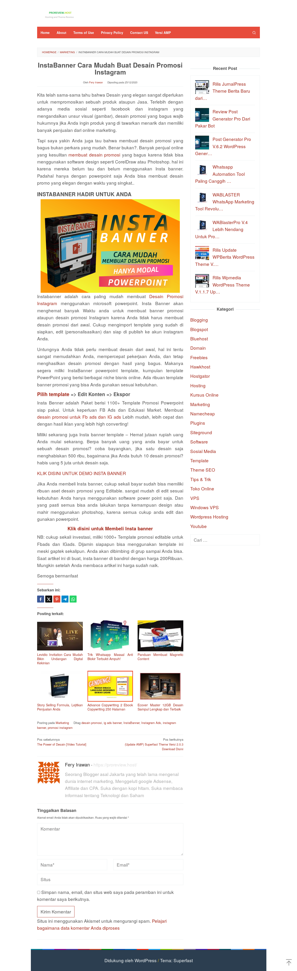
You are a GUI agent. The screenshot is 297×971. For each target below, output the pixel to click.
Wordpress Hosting (209, 516)
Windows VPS (204, 507)
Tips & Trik (200, 479)
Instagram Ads (151, 722)
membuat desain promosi (94, 154)
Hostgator (200, 376)
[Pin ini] (56, 599)
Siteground (201, 432)
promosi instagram (60, 727)
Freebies (199, 357)
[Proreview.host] (60, 14)
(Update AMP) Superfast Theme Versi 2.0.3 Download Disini (154, 744)
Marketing (62, 722)
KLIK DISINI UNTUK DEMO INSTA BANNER (81, 473)
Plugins (197, 423)
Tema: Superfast (176, 960)
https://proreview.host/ (115, 764)
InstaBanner (131, 722)
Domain (198, 348)
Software (199, 441)
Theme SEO (202, 469)
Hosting (198, 385)
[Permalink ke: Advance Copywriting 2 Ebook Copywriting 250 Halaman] (110, 686)
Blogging (199, 319)
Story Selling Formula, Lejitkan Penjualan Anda (60, 707)
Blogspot (199, 329)
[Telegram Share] (64, 599)
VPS (194, 498)
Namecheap (202, 413)
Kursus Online (204, 394)
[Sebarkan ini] (40, 599)
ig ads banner (113, 722)
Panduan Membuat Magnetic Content (160, 656)
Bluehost (199, 338)
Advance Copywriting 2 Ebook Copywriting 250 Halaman (110, 707)
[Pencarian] (254, 32)
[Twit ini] (48, 599)
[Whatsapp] (73, 599)
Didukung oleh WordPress (130, 960)
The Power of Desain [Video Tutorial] (61, 741)
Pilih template (53, 394)
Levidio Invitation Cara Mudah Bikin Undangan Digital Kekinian (60, 658)
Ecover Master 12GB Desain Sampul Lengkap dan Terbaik (160, 707)
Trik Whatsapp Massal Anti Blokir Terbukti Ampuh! (110, 656)
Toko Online (202, 488)
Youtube (198, 526)
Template (199, 460)
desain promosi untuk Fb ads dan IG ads (79, 417)
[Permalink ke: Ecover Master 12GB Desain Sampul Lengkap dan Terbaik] (160, 686)
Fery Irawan (77, 764)
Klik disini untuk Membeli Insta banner (110, 528)
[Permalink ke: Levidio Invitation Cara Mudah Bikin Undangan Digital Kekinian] (60, 635)
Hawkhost (200, 366)
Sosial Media (203, 451)
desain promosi (91, 722)
